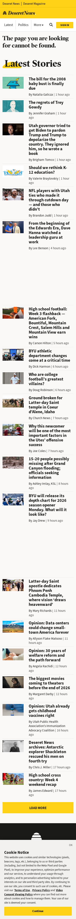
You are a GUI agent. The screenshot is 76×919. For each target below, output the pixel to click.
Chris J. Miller (42, 767)
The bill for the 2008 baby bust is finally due (47, 83)
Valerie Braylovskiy (45, 178)
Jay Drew (39, 520)
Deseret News (11, 4)
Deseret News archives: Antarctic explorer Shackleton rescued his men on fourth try (47, 752)
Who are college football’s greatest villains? (46, 379)
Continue (37, 911)
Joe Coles (39, 451)
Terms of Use (22, 890)
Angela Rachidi (43, 666)
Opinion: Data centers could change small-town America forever (49, 627)
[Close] (71, 845)
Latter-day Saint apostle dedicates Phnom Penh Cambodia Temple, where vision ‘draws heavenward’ (47, 592)
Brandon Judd (42, 215)
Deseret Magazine (34, 4)
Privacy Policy (41, 890)
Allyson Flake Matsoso (47, 638)
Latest (8, 25)
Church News (41, 418)
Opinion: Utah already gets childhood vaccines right (49, 710)
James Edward (42, 791)
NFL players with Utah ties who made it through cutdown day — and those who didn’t (49, 200)
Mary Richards (42, 611)
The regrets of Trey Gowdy (46, 105)
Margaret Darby (43, 694)
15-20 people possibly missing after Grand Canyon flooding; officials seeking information (49, 468)
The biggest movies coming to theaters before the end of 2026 (49, 683)
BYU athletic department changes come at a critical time (49, 355)
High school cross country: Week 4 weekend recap (45, 779)
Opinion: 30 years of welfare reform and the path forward (47, 655)
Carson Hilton (42, 343)
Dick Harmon (41, 366)
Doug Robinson (43, 390)
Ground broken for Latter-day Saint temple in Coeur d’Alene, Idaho (45, 405)
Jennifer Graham (44, 113)
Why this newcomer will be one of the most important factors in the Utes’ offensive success (50, 435)
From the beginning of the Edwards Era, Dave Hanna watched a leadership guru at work (49, 233)
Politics (23, 25)
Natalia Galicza (43, 94)
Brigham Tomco (43, 160)
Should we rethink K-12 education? (48, 170)
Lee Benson (40, 248)
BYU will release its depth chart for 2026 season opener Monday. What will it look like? (48, 505)
